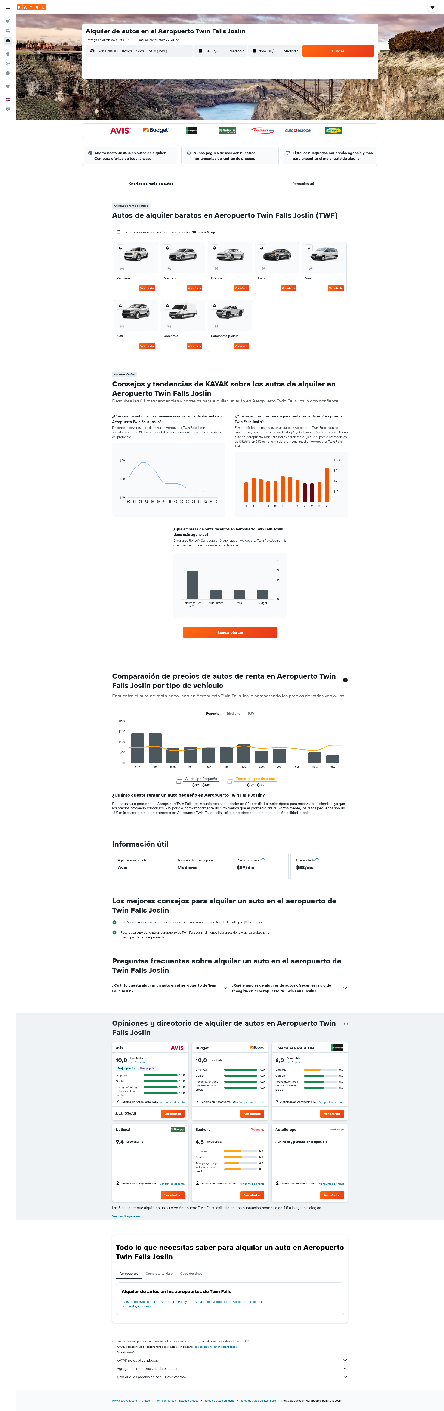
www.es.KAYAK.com (124, 1400)
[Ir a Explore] (8, 53)
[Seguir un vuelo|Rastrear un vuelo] (8, 63)
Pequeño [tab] (212, 713)
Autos (146, 1400)
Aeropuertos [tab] (129, 1273)
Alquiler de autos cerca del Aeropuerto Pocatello (229, 1302)
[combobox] (107, 39)
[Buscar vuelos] (8, 21)
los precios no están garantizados (216, 1346)
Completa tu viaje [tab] (159, 1273)
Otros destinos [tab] (191, 1273)
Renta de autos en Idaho (219, 1400)
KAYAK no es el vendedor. (137, 1360)
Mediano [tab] (233, 713)
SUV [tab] (251, 713)
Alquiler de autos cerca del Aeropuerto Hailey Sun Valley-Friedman (155, 1304)
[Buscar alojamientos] (8, 31)
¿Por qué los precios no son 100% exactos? (151, 1376)
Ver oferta (147, 288)
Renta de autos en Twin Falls (258, 1400)
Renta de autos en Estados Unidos (176, 1400)
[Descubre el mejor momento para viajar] (8, 73)
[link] (230, 632)
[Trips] (8, 86)
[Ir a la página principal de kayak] (31, 7)
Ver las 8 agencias (126, 1216)
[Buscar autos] (8, 40)
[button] (8, 7)
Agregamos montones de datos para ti (147, 1368)
